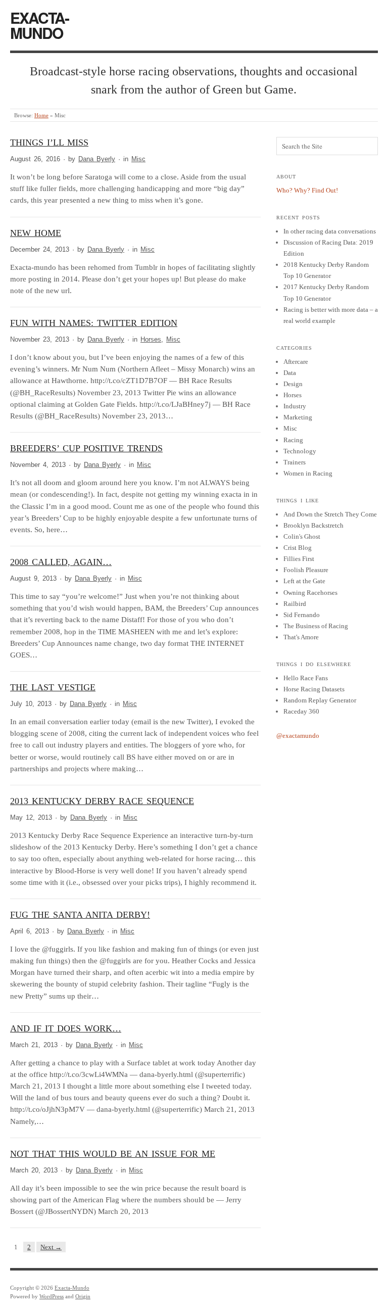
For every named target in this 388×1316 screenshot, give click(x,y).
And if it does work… (65, 1028)
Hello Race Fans (305, 678)
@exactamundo (297, 735)
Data (289, 373)
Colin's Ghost (301, 536)
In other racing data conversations (329, 231)
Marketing (297, 417)
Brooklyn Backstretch (313, 525)
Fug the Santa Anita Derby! (80, 915)
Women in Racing (307, 473)
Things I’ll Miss (49, 142)
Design (293, 384)
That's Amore (301, 637)
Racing (293, 440)
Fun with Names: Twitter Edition (93, 323)
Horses (150, 339)
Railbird (294, 603)
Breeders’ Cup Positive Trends (86, 448)
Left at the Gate (304, 581)
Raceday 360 (301, 711)
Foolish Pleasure (305, 570)
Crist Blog (297, 547)
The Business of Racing (315, 626)
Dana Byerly (96, 159)
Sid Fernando (301, 615)
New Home (35, 233)
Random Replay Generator (319, 700)
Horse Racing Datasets (314, 689)
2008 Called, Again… (61, 562)
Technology (299, 451)
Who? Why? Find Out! (307, 190)
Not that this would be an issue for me (112, 1154)
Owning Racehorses (310, 592)
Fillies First (298, 558)
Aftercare (295, 361)
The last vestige (52, 687)
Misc (138, 159)
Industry (294, 406)
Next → (51, 1247)
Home (41, 115)
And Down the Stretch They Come (330, 514)
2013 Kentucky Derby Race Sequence (102, 801)
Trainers (294, 462)
